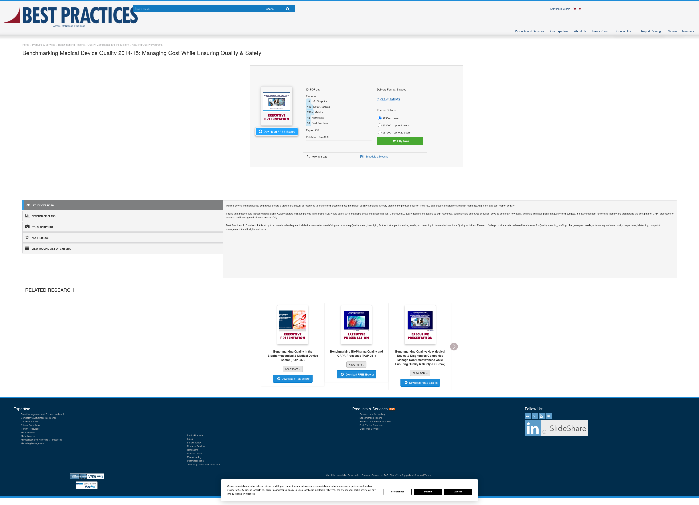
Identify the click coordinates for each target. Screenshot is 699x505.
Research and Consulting (372, 414)
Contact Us (623, 31)
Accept (458, 491)
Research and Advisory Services (376, 421)
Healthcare (192, 449)
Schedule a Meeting (377, 156)
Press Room (600, 31)
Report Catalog (651, 31)
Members (688, 31)
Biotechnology (194, 442)
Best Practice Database (371, 425)
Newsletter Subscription (348, 475)
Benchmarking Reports (371, 417)
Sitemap (418, 475)
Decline (428, 491)
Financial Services (196, 446)
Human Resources (30, 428)
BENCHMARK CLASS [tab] (44, 216)
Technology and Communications (203, 464)
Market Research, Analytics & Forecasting (41, 439)
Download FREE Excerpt (280, 131)
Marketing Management (32, 443)
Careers (366, 475)
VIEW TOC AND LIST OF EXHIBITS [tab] (51, 248)
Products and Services (529, 31)
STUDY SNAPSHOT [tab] (42, 227)
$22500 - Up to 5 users (395, 125)
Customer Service (30, 421)
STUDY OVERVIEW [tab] (43, 205)
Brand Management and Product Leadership (43, 414)
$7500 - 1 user (390, 118)
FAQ (386, 475)
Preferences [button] (249, 494)
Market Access (28, 435)
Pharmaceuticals (195, 460)
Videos (672, 31)
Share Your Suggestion (401, 475)
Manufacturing (194, 457)
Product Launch (195, 435)
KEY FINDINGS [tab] (40, 237)
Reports (269, 9)
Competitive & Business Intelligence (38, 417)
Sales (190, 438)
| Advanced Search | (561, 8)
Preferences (397, 491)
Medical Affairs (28, 432)
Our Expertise (559, 31)
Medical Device (194, 453)
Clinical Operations (30, 425)
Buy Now (403, 141)
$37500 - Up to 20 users (396, 132)
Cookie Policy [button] (324, 490)
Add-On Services (390, 98)
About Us (580, 31)
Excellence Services (370, 428)
